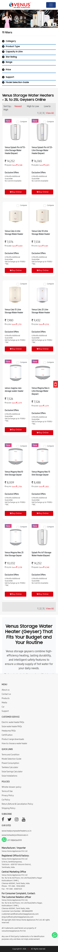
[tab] (29, 42)
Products (5, 698)
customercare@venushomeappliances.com (20, 914)
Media (4, 702)
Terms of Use (7, 791)
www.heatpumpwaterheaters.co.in (16, 830)
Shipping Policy (8, 808)
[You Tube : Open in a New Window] (23, 820)
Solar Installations (9, 775)
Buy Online (17, 191)
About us (5, 689)
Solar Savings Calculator (12, 771)
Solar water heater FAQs (12, 726)
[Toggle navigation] (51, 5)
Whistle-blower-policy (11, 787)
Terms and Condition (10, 754)
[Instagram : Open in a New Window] (16, 820)
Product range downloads (13, 739)
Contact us (6, 694)
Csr (3, 706)
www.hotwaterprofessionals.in (15, 835)
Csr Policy (6, 799)
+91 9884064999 (14, 840)
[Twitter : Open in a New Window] (9, 820)
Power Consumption (10, 763)
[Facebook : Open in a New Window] (3, 820)
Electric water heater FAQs (13, 722)
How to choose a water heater (14, 743)
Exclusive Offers (12, 172)
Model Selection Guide (11, 758)
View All (50, 113)
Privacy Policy (8, 795)
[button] (4, 19)
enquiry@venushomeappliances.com (17, 917)
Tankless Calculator (10, 767)
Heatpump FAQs (9, 730)
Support (5, 711)
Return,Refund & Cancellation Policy (17, 804)
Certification (7, 735)
